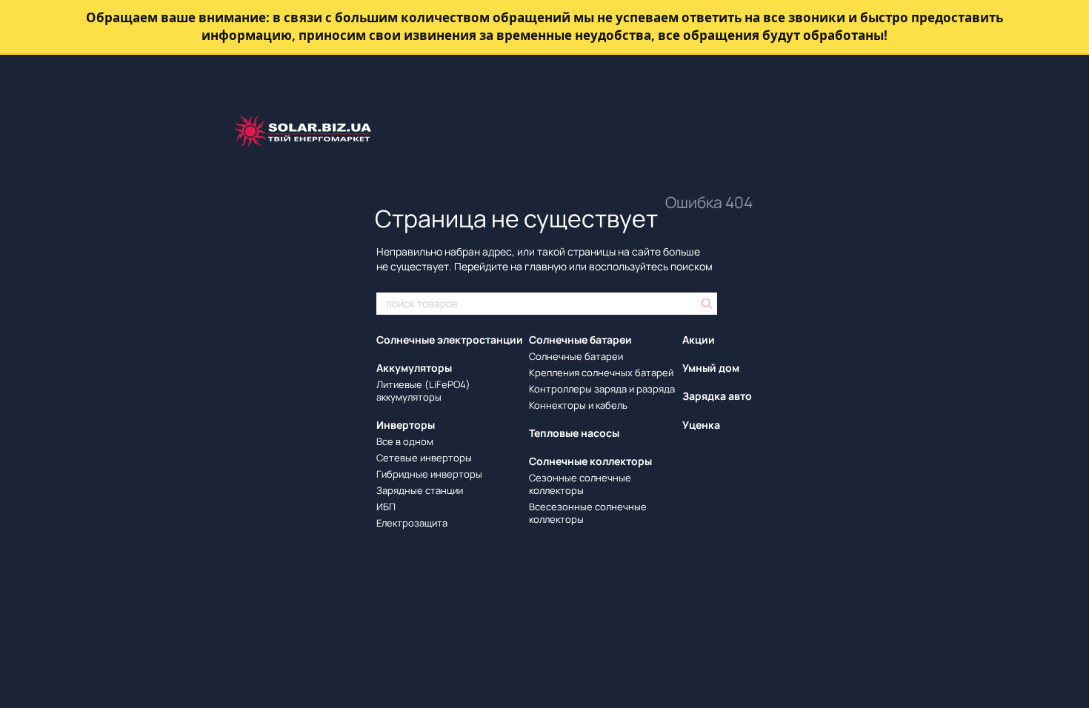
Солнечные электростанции (449, 340)
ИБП (386, 506)
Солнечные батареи (580, 340)
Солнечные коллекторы (590, 461)
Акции (698, 340)
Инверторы (405, 425)
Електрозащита (411, 523)
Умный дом (710, 368)
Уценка (701, 425)
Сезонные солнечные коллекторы (580, 484)
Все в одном (404, 441)
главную (545, 266)
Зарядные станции (419, 490)
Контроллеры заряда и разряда (602, 388)
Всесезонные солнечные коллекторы (588, 513)
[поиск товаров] (705, 304)
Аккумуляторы (414, 368)
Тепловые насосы (574, 433)
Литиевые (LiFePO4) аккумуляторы (423, 391)
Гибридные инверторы (429, 474)
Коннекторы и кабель (578, 405)
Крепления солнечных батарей (601, 372)
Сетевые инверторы (424, 457)
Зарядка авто (717, 396)
